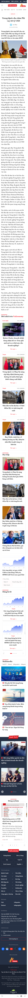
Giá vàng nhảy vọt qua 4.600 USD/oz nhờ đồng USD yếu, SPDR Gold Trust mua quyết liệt (13, 573)
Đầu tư (13, 9)
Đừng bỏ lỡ (6, 592)
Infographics (16, 666)
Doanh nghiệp (5, 320)
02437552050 (6, 935)
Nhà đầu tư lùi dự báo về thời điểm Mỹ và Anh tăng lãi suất (13, 408)
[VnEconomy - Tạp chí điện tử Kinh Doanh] (13, 851)
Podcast (10, 666)
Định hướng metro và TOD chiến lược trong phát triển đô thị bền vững (11, 822)
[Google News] (21, 996)
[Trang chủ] (2, 10)
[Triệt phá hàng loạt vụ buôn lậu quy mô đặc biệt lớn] (12, 776)
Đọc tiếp (5, 455)
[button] (23, 655)
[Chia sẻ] (25, 996)
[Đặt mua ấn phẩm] (23, 5)
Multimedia (7, 663)
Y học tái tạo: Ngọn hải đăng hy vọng (13, 730)
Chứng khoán (5, 1)
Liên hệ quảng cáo (13, 939)
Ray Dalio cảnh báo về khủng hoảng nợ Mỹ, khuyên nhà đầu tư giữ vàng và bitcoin (12, 524)
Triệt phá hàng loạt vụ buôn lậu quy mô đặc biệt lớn (11, 786)
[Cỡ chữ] (18, 996)
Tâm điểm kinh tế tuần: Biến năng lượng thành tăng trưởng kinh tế (13, 708)
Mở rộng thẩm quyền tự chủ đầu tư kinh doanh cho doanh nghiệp (12, 762)
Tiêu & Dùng (14, 1)
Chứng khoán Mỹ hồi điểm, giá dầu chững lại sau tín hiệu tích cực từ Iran (12, 548)
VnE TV (25, 1)
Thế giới (4, 354)
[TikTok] (15, 949)
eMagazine (24, 666)
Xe (20, 1)
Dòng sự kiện (13, 802)
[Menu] (2, 996)
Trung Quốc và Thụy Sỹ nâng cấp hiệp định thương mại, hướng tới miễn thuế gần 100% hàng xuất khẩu (12, 476)
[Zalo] (19, 949)
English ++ (20, 864)
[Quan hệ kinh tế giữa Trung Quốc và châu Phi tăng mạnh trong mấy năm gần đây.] (13, 41)
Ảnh (2, 902)
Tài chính (19, 9)
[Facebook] (2, 949)
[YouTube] (11, 949)
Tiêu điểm (7, 9)
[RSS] (23, 949)
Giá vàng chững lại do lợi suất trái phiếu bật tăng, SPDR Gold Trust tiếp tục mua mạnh (13, 613)
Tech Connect (7, 864)
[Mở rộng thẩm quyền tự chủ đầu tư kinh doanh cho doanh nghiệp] (13, 750)
